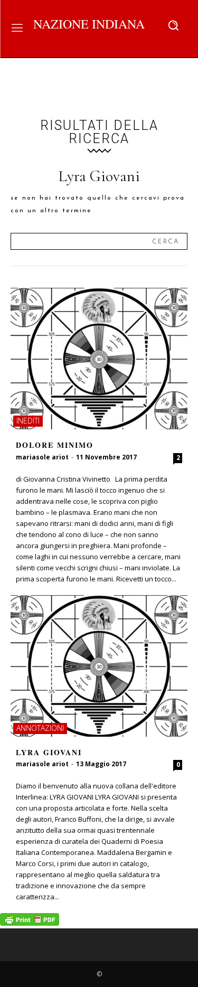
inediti (28, 421)
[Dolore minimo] (99, 358)
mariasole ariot (42, 457)
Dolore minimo (54, 444)
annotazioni (40, 728)
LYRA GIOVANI (49, 752)
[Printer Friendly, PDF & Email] (29, 922)
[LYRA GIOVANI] (99, 666)
